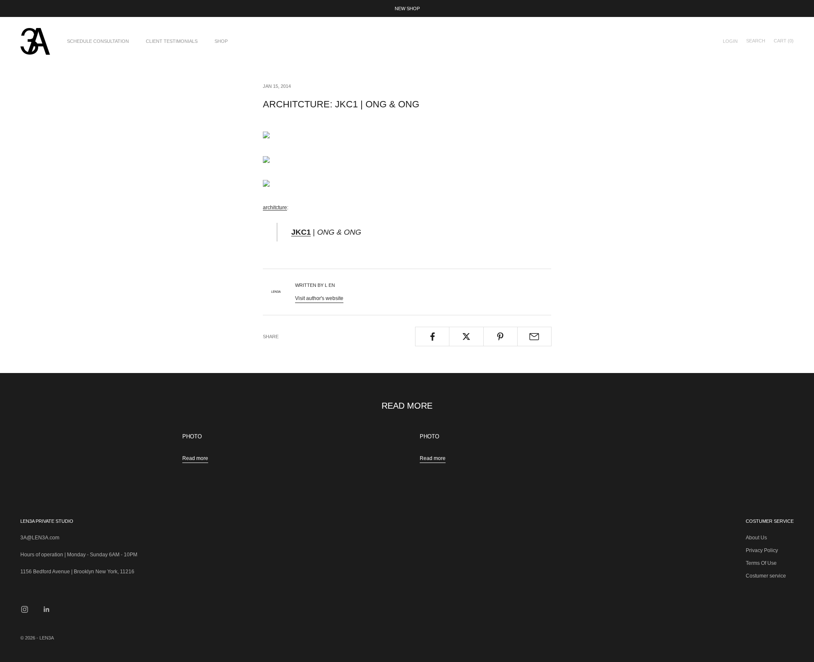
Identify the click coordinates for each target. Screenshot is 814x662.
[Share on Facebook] (432, 336)
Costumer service (766, 576)
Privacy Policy (762, 550)
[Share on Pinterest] (500, 336)
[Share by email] (534, 336)
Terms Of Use (761, 563)
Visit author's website (319, 298)
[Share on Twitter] (466, 336)
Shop (221, 41)
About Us (756, 538)
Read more (195, 458)
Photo (192, 437)
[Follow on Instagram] (24, 609)
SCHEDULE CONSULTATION (98, 41)
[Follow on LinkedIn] (46, 609)
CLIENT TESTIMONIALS (172, 41)
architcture (275, 207)
